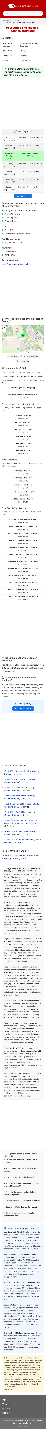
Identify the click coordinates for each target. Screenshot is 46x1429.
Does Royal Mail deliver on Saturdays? (21, 1207)
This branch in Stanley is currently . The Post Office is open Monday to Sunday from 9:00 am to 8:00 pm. (23, 72)
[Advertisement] (23, 103)
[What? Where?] (41, 13)
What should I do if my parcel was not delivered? (20, 1169)
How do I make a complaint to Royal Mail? (23, 1201)
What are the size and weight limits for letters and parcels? (20, 1193)
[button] (23, 336)
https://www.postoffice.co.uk (15, 264)
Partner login (23, 1426)
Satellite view (24, 361)
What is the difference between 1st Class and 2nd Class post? (21, 1184)
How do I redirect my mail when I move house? (20, 1161)
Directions (13, 356)
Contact (6, 1413)
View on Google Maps (30, 356)
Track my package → (23, 708)
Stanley (16, 20)
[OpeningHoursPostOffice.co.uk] (23, 6)
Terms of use (8, 1389)
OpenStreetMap (32, 352)
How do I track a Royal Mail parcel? (20, 1177)
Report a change (23, 196)
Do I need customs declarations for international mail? (19, 1214)
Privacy (6, 1408)
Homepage (7, 20)
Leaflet (23, 352)
